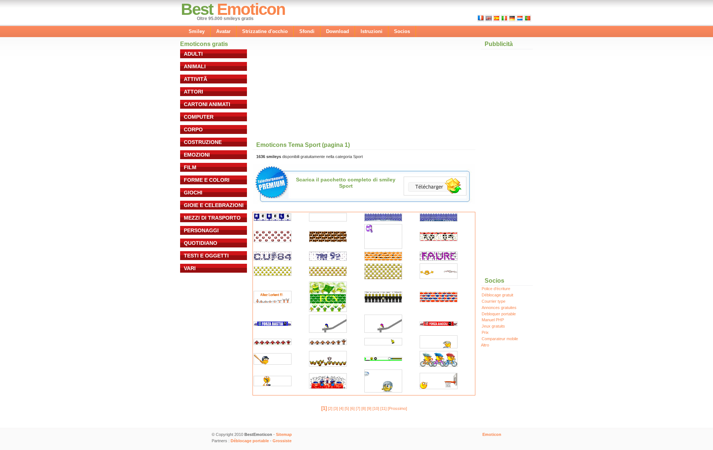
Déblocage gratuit (497, 295)
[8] (363, 408)
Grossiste (282, 440)
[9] (369, 408)
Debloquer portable (499, 314)
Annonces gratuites (499, 307)
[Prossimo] (397, 408)
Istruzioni (371, 31)
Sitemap (284, 434)
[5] (347, 408)
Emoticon (251, 9)
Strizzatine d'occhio (265, 31)
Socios (402, 31)
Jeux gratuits (493, 326)
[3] (335, 408)
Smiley (197, 31)
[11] (383, 408)
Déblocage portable (250, 440)
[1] (324, 408)
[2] (330, 408)
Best (197, 9)
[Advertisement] (317, 89)
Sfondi (307, 31)
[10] (375, 408)
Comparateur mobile (500, 338)
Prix (485, 332)
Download (337, 31)
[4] (341, 408)
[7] (358, 408)
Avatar (223, 31)
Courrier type (493, 301)
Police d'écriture (496, 288)
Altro (485, 345)
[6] (352, 408)
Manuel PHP (493, 320)
